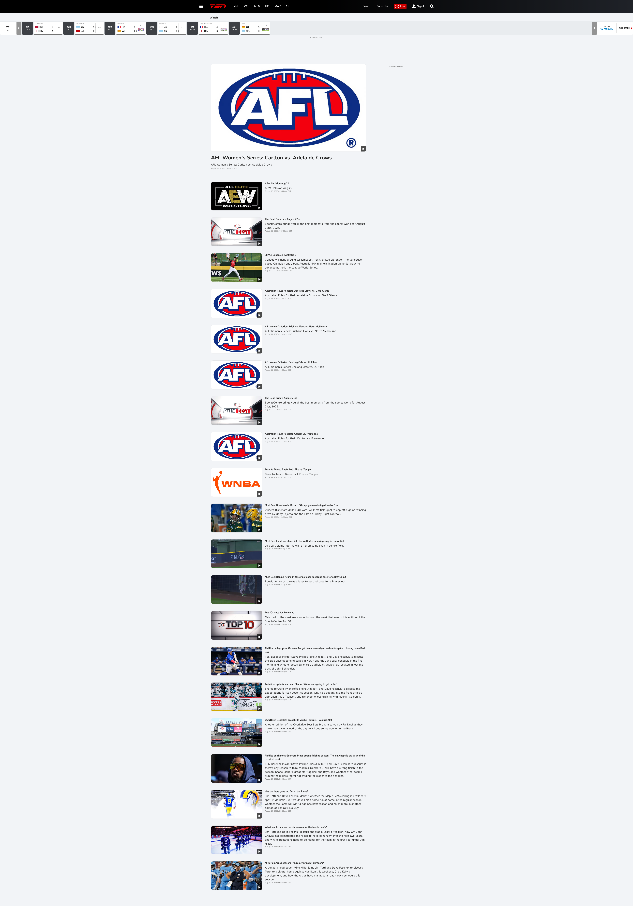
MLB (257, 6)
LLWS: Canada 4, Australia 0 (280, 255)
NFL (267, 6)
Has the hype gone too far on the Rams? (286, 791)
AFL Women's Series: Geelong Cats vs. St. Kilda (291, 362)
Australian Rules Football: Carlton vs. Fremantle (291, 434)
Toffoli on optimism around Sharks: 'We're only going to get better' (301, 684)
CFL (246, 6)
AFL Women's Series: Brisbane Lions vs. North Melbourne (296, 326)
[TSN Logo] (218, 6)
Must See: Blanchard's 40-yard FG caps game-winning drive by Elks (301, 505)
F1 (287, 6)
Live (402, 6)
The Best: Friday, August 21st (281, 398)
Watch (367, 6)
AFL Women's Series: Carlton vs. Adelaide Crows (271, 157)
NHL (236, 6)
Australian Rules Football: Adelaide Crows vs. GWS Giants (297, 291)
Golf (278, 6)
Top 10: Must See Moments (279, 612)
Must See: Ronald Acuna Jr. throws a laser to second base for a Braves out (305, 577)
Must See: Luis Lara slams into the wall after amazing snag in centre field (305, 541)
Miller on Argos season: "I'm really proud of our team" (294, 863)
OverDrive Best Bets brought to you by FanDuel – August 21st (299, 720)
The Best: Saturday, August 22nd (282, 219)
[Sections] (201, 6)
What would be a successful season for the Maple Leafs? (296, 827)
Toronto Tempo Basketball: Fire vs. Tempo (288, 469)
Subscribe (382, 6)
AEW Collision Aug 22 (277, 183)
